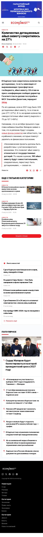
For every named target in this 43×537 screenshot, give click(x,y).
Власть (4, 521)
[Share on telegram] (15, 47)
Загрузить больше (22, 236)
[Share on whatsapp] (11, 47)
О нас (4, 487)
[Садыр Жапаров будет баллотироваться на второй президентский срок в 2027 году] (21, 346)
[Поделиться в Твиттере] (7, 47)
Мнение (4, 523)
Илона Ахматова (7, 44)
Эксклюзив (5, 502)
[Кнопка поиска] (38, 23)
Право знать (6, 505)
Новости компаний (8, 526)
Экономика (6, 508)
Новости (5, 29)
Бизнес (4, 511)
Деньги (4, 518)
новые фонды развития (12, 133)
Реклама (5, 490)
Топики (4, 495)
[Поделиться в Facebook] (3, 47)
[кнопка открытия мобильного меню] (3, 22)
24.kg (4, 102)
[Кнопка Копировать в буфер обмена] (18, 47)
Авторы (4, 492)
